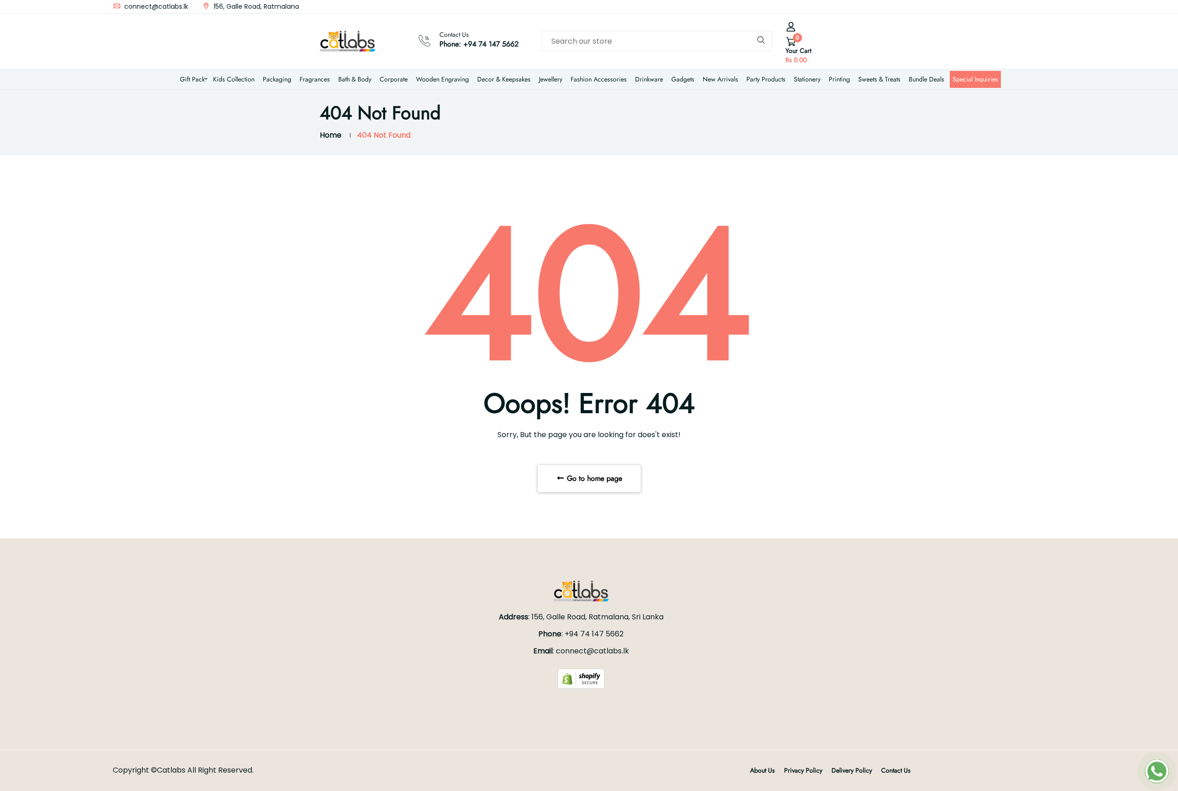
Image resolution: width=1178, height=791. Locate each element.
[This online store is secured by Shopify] (581, 678)
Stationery (807, 79)
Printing (839, 79)
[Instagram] (871, 6)
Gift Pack (192, 79)
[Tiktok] (879, 6)
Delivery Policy (852, 770)
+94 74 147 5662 (491, 44)
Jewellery (550, 79)
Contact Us (896, 770)
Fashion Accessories (599, 79)
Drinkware (649, 79)
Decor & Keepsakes (504, 79)
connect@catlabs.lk (155, 6)
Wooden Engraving (442, 79)
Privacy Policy (803, 770)
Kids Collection (233, 79)
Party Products (765, 79)
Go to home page (593, 478)
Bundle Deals (926, 79)
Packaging (277, 79)
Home (330, 135)
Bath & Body (354, 79)
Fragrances (315, 79)
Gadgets (682, 79)
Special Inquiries (975, 79)
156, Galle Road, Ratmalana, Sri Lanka (597, 617)
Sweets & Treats (879, 79)
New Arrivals (720, 79)
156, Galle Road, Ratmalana (255, 6)
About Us (762, 770)
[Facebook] (862, 6)
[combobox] (657, 41)
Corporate (394, 79)
